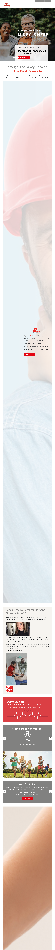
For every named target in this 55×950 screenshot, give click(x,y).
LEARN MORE (24, 57)
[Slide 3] (16, 57)
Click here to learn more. (14, 650)
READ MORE (29, 354)
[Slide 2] (10, 57)
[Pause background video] (52, 10)
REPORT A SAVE (39, 1)
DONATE (48, 1)
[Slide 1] (4, 57)
